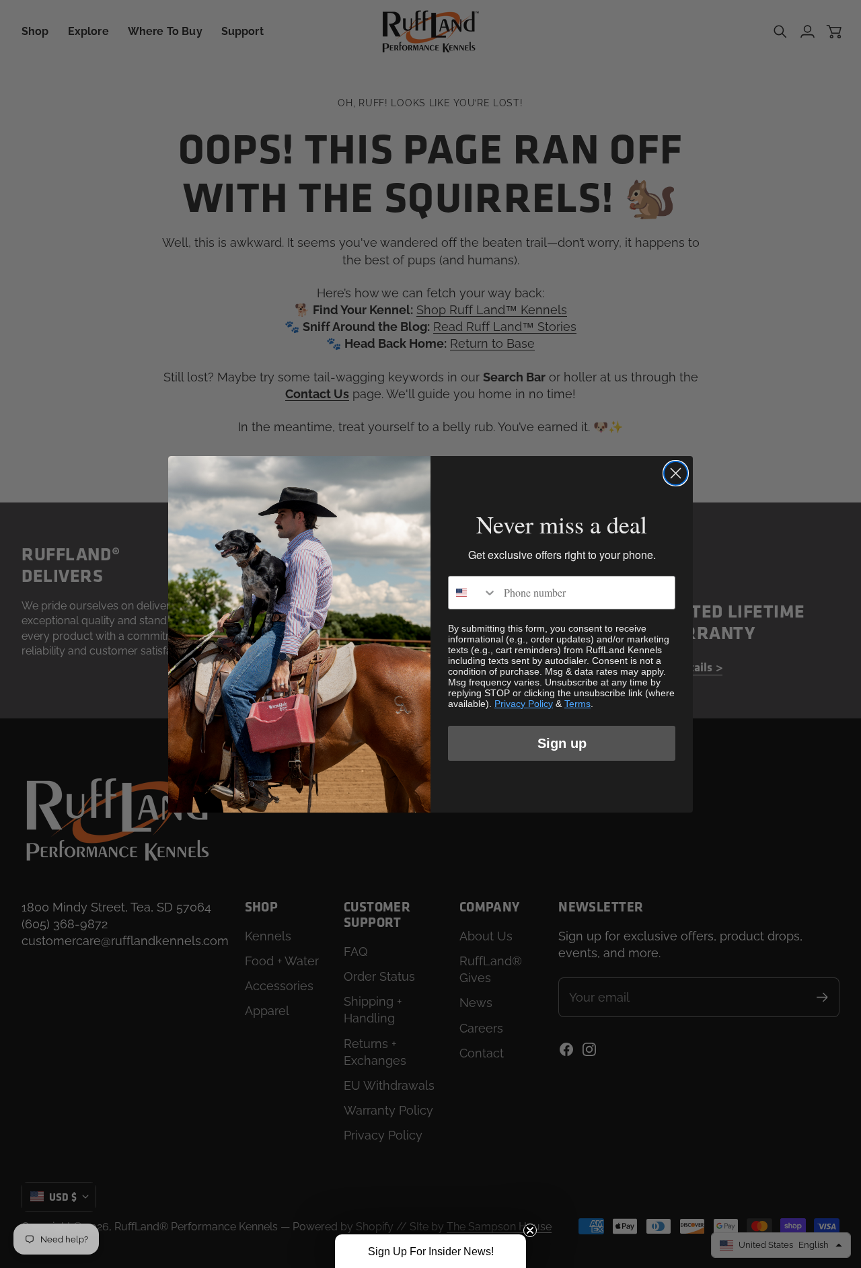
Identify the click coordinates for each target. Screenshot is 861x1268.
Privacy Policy (523, 703)
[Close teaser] (530, 1230)
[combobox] (473, 592)
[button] (430, 1251)
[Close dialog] (675, 473)
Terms (577, 703)
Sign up (562, 743)
